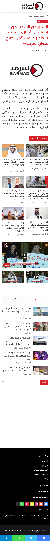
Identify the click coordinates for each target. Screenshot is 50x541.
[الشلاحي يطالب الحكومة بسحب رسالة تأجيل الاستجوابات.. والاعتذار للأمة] (37, 213)
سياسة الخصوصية (40, 474)
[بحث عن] (46, 7)
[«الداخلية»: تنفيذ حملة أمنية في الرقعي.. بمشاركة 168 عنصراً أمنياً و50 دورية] (40, 311)
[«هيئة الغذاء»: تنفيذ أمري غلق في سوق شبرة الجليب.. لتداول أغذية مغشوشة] (40, 326)
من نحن (44, 465)
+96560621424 (42, 491)
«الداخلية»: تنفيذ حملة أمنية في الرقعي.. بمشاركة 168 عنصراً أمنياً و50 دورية (16, 311)
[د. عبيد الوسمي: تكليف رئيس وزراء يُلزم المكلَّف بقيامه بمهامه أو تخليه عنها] (13, 150)
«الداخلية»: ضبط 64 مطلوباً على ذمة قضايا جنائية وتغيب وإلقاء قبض (17, 356)
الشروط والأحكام (41, 470)
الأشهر (14, 299)
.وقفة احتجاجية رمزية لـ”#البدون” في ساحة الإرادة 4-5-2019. (38, 289)
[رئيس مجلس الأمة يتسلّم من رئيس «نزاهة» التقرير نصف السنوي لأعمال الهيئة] (13, 213)
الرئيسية (43, 16)
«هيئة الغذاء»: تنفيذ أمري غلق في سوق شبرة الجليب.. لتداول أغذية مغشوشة (17, 326)
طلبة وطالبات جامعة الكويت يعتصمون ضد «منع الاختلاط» (39, 162)
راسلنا (45, 479)
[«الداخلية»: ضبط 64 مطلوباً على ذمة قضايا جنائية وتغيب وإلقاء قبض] (40, 355)
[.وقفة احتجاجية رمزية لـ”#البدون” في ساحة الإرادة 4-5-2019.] (37, 277)
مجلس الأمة (33, 16)
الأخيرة (36, 299)
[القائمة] (3, 7)
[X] (18, 504)
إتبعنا (44, 382)
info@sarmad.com (40, 497)
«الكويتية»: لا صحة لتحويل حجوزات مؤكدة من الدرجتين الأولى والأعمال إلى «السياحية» (18, 341)
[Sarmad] (32, 6)
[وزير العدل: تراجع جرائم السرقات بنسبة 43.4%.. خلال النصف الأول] (40, 370)
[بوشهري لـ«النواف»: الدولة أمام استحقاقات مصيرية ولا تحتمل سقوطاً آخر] (13, 182)
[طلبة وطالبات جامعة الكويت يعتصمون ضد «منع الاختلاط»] (37, 150)
